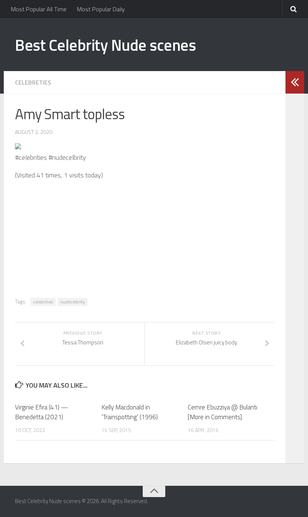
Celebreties (33, 82)
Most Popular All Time (38, 9)
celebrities (43, 301)
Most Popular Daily (101, 9)
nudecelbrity (72, 301)
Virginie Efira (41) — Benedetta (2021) (41, 412)
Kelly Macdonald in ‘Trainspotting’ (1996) (129, 412)
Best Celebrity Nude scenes (105, 44)
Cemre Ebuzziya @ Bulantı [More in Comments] (222, 412)
